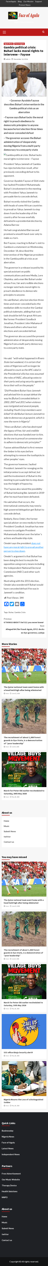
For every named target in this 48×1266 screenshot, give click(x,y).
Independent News (11, 1154)
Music (6, 826)
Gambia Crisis (20, 612)
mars (7, 693)
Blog (20, 1)
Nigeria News (8, 1136)
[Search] (43, 32)
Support (38, 1)
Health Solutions (9, 1191)
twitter (7, 836)
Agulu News (9, 44)
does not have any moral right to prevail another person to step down (24, 547)
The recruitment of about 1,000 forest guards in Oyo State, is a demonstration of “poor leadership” (23, 740)
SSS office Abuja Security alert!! (18, 1052)
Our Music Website (11, 1179)
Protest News (25, 5)
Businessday (7, 1130)
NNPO (4, 1197)
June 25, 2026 (16, 693)
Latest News (7, 1148)
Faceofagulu (11, 1)
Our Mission (28, 1)
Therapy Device (9, 1185)
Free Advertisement (11, 1173)
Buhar (11, 612)
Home (6, 821)
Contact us (9, 842)
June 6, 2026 (15, 747)
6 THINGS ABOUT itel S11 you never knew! (24, 620)
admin (8, 59)
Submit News (10, 831)
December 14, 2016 (21, 59)
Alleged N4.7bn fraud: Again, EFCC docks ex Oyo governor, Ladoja (25, 629)
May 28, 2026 (15, 797)
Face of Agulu (8, 1142)
